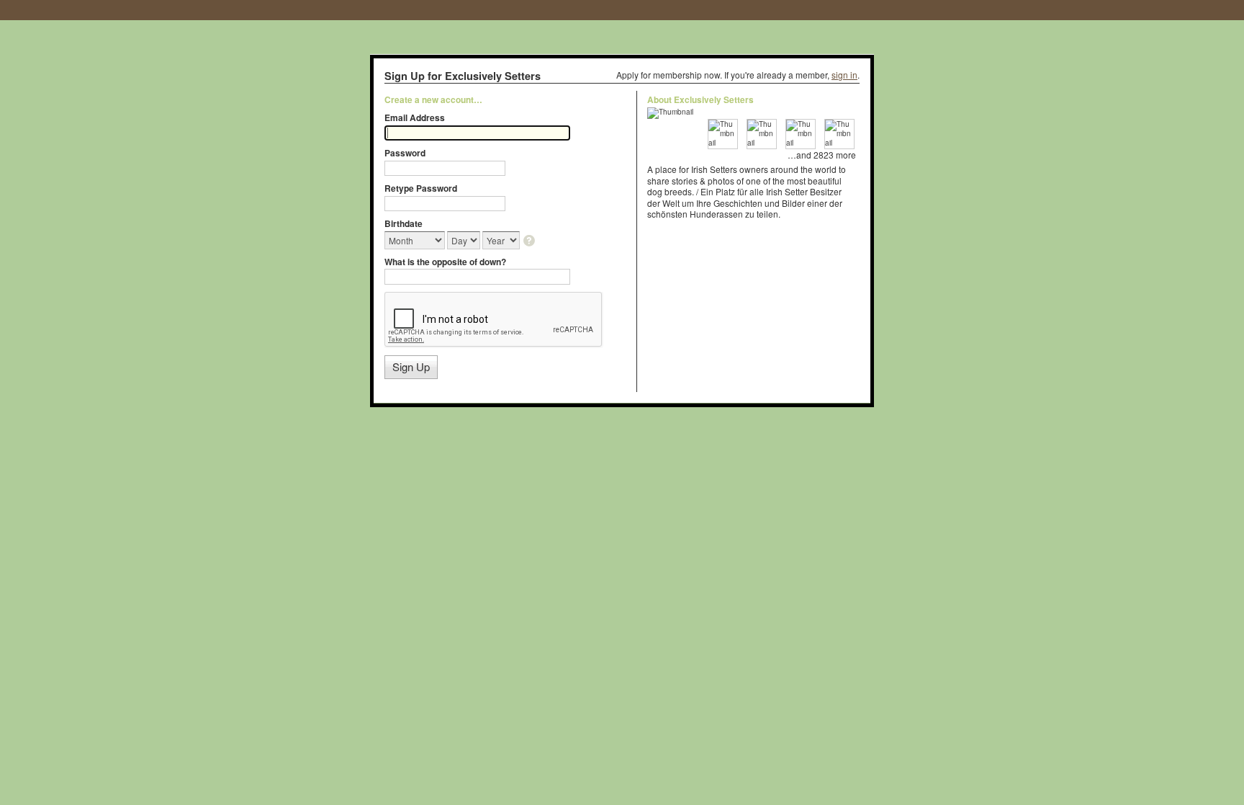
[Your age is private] (530, 242)
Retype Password (420, 188)
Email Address (414, 117)
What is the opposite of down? (445, 261)
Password (404, 152)
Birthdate (403, 223)
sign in (844, 74)
